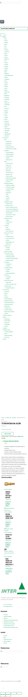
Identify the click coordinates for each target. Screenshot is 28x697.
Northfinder (6, 99)
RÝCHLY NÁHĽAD (8, 489)
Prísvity (6, 326)
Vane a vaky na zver (10, 238)
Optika (4, 317)
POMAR (6, 112)
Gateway (6, 66)
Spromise (6, 121)
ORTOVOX (6, 103)
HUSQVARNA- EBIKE (8, 75)
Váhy (7, 234)
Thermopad (6, 130)
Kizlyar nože (8, 165)
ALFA (5, 38)
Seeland (6, 117)
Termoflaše (8, 276)
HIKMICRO (6, 73)
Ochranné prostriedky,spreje (12, 209)
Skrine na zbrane (9, 216)
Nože (5, 161)
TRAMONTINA (7, 134)
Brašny (7, 196)
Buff (5, 46)
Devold (5, 55)
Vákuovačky (8, 282)
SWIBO (5, 126)
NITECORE (6, 97)
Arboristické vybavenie (9, 302)
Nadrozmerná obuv (10, 146)
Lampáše (8, 269)
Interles (6, 77)
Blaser (5, 44)
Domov (3, 417)
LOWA (5, 88)
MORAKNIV (6, 95)
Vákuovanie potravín (8, 280)
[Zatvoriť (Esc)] (19, 693)
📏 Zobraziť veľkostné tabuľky (10, 441)
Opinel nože (8, 170)
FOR (5, 60)
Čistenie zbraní (9, 203)
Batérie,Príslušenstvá (10, 273)
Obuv (5, 139)
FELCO (5, 295)
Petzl (5, 106)
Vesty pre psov (9, 221)
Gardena (6, 64)
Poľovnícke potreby (8, 253)
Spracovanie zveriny (8, 233)
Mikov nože (8, 168)
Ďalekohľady (7, 319)
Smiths (5, 119)
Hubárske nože (9, 174)
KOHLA (6, 84)
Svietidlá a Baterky (8, 267)
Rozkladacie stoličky (10, 256)
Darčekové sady (7, 286)
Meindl (5, 90)
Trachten (6, 132)
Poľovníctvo (5, 137)
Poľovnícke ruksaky (10, 187)
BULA (5, 48)
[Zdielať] (13, 693)
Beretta (6, 40)
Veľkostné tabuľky (8, 335)
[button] (3, 688)
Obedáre (8, 278)
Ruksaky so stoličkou (10, 185)
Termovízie (6, 322)
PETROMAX (7, 104)
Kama (5, 81)
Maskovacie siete (9, 260)
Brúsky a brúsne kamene (11, 178)
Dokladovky (8, 192)
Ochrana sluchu (9, 212)
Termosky (6, 275)
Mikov (5, 93)
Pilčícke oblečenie (8, 298)
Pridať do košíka (7, 433)
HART (5, 71)
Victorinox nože (9, 163)
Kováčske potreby (8, 309)
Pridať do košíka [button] (7, 504)
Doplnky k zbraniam (8, 201)
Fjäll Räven (6, 59)
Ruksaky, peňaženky (8, 183)
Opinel (5, 101)
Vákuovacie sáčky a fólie (11, 284)
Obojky (7, 220)
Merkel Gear (7, 92)
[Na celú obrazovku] (8, 693)
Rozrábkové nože (9, 236)
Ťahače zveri (8, 243)
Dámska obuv (9, 143)
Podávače (8, 265)
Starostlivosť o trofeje (10, 214)
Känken (7, 200)
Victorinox (6, 135)
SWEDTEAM (7, 125)
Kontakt (4, 339)
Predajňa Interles (6, 329)
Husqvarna (6, 291)
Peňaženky (8, 190)
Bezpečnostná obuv (8, 300)
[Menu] (2, 35)
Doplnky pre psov (8, 218)
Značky (4, 37)
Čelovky (7, 271)
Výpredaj (5, 328)
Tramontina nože (9, 172)
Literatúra (6, 225)
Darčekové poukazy (10, 287)
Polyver (6, 110)
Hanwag (6, 68)
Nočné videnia (7, 320)
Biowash (6, 42)
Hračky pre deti (9, 159)
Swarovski (6, 123)
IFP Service (6, 337)
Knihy (7, 227)
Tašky (7, 194)
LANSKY (6, 86)
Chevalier (6, 49)
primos (5, 113)
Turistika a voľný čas (7, 315)
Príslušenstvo (9, 264)
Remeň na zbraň (9, 205)
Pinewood (6, 108)
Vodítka (7, 223)
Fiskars (6, 57)
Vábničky (8, 247)
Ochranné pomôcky (8, 304)
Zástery (7, 240)
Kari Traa (6, 82)
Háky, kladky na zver (10, 242)
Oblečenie (6, 150)
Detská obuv (8, 145)
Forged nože (8, 167)
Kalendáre (8, 229)
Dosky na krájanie (9, 179)
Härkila (5, 70)
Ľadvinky (8, 198)
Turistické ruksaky (10, 189)
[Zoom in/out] (2, 693)
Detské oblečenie (9, 156)
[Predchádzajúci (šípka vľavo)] (2, 696)
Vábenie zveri (7, 245)
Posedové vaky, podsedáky (12, 258)
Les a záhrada (6, 289)
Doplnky (7, 157)
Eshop (5, 333)
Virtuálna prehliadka (8, 331)
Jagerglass (6, 79)
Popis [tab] (5, 443)
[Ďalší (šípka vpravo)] (8, 696)
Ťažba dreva (7, 306)
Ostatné (6, 313)
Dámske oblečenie (10, 154)
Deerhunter (6, 51)
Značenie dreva (7, 308)
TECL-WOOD (7, 128)
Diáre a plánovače (9, 231)
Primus (5, 115)
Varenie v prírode (8, 251)
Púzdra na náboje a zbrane (11, 207)
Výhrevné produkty (10, 254)
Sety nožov (8, 181)
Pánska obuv (8, 141)
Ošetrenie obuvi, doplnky (11, 148)
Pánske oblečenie (9, 152)
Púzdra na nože (9, 176)
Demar (5, 53)
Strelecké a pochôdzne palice (12, 211)
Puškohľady (6, 324)
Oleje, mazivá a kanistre (9, 311)
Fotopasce (6, 262)
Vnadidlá (8, 249)
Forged (6, 62)
